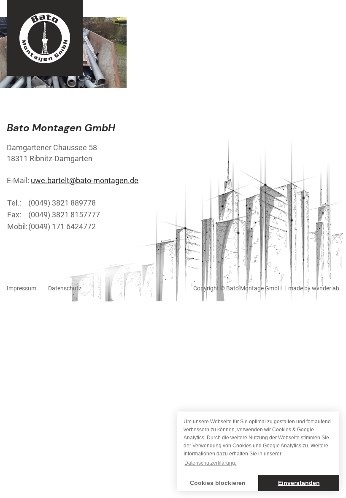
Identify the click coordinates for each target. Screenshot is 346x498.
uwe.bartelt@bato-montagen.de (84, 180)
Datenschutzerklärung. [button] (210, 463)
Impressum (21, 288)
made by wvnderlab (313, 288)
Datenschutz (64, 288)
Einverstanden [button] (299, 482)
